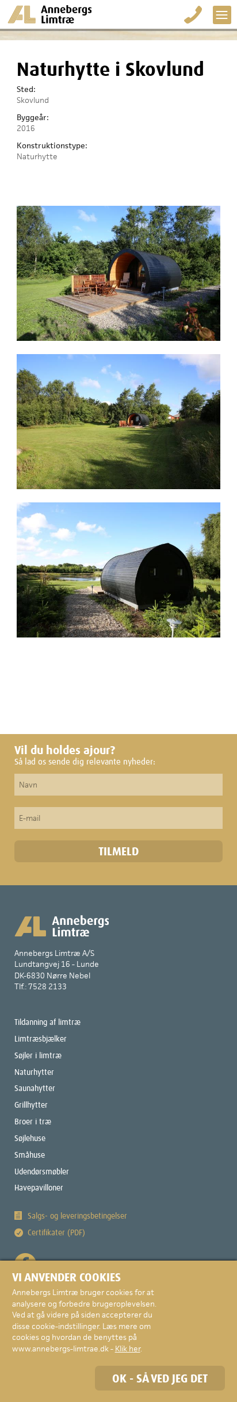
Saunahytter (34, 1089)
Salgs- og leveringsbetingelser (77, 1216)
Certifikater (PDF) (56, 1233)
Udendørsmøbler (41, 1172)
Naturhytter (34, 1073)
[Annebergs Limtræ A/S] (49, 14)
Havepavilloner (38, 1188)
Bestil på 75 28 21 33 (193, 15)
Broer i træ (32, 1122)
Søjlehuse (29, 1139)
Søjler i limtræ (38, 1056)
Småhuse (29, 1155)
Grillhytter (31, 1105)
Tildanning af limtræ (47, 1023)
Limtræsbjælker (40, 1039)
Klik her (127, 1348)
